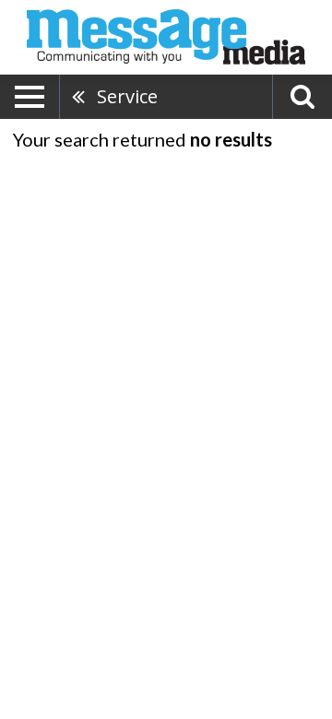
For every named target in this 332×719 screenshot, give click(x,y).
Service (127, 96)
